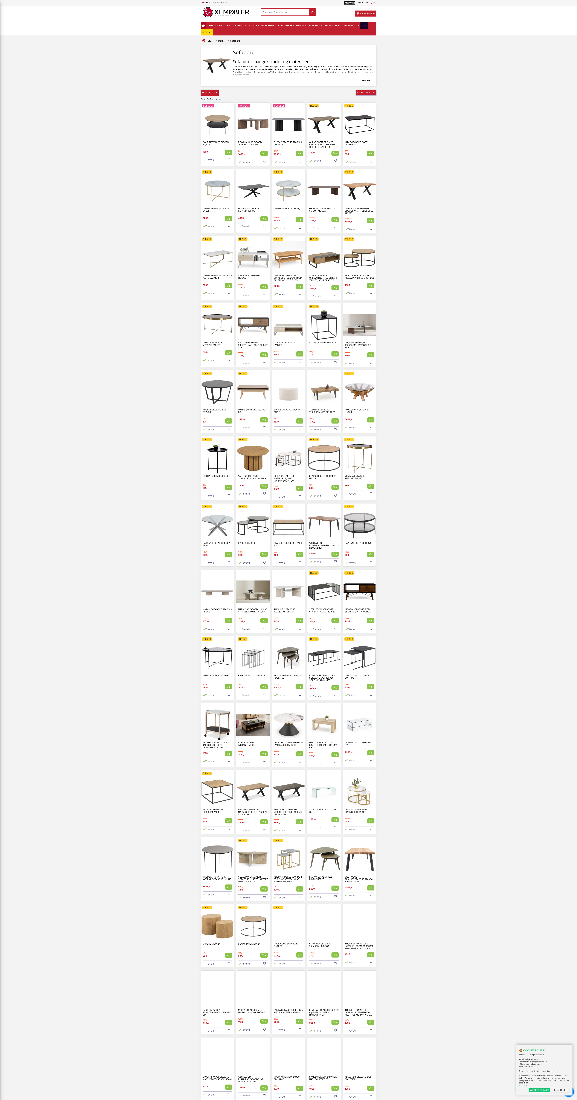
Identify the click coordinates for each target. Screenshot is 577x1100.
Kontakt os (209, 2)
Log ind (372, 2)
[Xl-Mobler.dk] (228, 12)
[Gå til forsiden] (203, 41)
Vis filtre (206, 92)
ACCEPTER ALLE (539, 1090)
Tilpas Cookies (561, 1090)
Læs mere (523, 1085)
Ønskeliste (222, 2)
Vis (228, 152)
